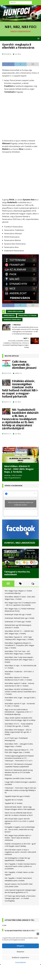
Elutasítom (20, 952)
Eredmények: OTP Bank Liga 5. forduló (18, 622)
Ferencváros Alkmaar (15, 311)
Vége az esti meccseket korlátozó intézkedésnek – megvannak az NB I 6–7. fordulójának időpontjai (19, 712)
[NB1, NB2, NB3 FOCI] (20, 20)
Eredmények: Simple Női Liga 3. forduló (18, 614)
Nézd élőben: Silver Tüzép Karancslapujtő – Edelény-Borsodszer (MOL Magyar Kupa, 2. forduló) (19, 659)
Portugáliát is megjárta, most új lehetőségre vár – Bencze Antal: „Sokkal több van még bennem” (20, 829)
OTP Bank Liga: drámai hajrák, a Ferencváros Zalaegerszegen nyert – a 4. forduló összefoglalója (20, 898)
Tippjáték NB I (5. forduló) (13, 803)
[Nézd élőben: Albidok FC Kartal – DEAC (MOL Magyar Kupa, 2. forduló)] (20, 455)
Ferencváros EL (9, 315)
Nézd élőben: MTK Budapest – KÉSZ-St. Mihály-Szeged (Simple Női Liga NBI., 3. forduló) (18, 732)
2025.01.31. (7, 402)
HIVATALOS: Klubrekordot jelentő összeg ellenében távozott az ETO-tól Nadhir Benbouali (19, 772)
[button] (38, 934)
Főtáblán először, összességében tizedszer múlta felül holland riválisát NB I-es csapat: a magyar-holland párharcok (20, 388)
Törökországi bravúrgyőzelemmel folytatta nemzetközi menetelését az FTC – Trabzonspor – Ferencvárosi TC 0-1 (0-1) (19, 758)
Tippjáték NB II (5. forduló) (14, 800)
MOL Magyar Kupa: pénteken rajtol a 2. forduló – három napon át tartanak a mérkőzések (18, 837)
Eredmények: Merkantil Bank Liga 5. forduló (19, 618)
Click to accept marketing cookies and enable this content (20, 503)
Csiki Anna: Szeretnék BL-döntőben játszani (24, 365)
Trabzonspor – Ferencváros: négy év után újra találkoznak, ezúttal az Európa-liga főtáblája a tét (20, 790)
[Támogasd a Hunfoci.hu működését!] (20, 558)
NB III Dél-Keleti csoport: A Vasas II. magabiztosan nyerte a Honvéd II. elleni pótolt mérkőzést (20, 852)
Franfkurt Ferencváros (12, 319)
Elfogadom (20, 946)
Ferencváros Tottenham (27, 315)
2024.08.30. (7, 54)
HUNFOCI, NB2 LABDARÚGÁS (19, 542)
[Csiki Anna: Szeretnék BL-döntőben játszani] (6, 363)
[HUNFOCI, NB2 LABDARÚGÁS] (20, 529)
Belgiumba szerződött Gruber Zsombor (18, 778)
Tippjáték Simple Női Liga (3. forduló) (17, 796)
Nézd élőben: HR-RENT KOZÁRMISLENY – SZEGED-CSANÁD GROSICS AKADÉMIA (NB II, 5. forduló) (20, 691)
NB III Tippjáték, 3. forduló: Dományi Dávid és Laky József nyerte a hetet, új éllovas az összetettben (20, 866)
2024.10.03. (7, 373)
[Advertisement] (20, 116)
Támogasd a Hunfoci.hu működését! (17, 573)
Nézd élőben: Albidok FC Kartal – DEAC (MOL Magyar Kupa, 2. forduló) (19, 469)
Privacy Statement (20, 962)
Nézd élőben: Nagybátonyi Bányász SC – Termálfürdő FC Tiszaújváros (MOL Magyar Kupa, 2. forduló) (19, 645)
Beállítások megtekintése (20, 957)
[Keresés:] (20, 2)
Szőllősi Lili (18, 373)
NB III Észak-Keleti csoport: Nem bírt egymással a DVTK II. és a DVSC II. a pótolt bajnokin (19, 821)
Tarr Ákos (17, 54)
